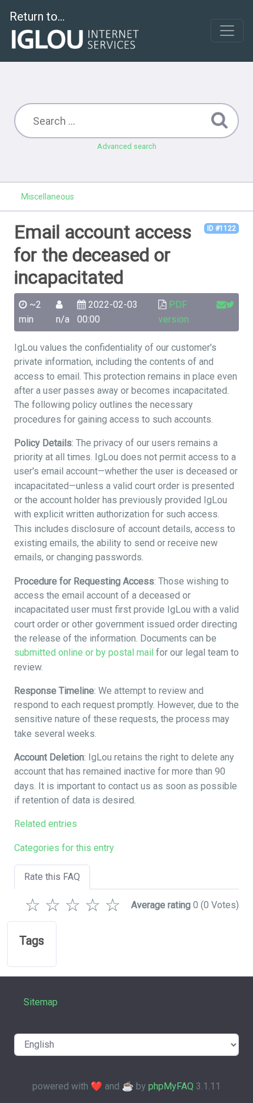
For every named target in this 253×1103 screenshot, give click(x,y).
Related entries (45, 823)
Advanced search (127, 146)
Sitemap (41, 1002)
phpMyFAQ (171, 1086)
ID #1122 (221, 228)
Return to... (37, 16)
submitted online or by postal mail (84, 652)
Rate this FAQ (52, 876)
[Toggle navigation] (227, 30)
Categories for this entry (64, 847)
